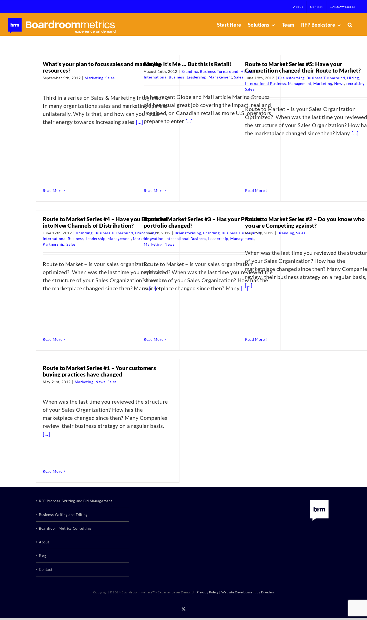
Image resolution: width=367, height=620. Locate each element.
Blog (42, 556)
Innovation (154, 238)
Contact (46, 569)
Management (220, 77)
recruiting (355, 83)
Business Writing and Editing (63, 515)
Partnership (53, 244)
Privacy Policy (208, 592)
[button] (350, 24)
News (339, 83)
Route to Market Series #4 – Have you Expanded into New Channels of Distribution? (105, 222)
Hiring (353, 78)
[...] (189, 121)
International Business (164, 77)
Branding (189, 71)
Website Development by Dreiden (247, 592)
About (44, 542)
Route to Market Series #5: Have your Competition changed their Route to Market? (303, 67)
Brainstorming (291, 78)
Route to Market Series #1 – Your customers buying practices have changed (99, 371)
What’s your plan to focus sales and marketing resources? (102, 67)
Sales (109, 78)
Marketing (94, 78)
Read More (53, 190)
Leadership (197, 77)
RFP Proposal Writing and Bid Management (75, 501)
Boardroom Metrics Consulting (65, 528)
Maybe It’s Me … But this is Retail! (188, 63)
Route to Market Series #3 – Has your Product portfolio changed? (203, 222)
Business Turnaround (219, 71)
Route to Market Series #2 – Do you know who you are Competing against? (305, 222)
